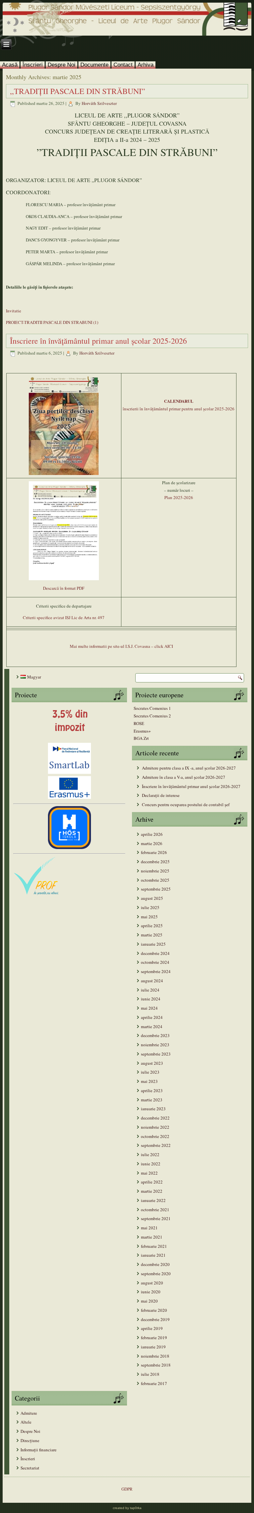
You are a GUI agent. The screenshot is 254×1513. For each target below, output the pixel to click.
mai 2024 (149, 1008)
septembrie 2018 (156, 1365)
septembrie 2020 (156, 1274)
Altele (26, 1422)
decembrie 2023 (155, 1035)
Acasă (10, 65)
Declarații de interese (161, 795)
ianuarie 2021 (153, 1255)
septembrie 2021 (156, 1218)
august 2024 (152, 981)
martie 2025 (151, 935)
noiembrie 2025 (155, 871)
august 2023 (152, 1063)
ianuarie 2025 (153, 944)
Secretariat (30, 1468)
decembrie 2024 (155, 953)
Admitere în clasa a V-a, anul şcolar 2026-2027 (183, 777)
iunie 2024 (150, 999)
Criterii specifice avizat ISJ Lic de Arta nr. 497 (64, 617)
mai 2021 (149, 1228)
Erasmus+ (142, 731)
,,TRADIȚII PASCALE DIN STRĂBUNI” (77, 91)
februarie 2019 (154, 1337)
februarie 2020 (154, 1310)
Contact (123, 65)
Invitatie (13, 311)
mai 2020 (149, 1301)
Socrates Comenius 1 (152, 708)
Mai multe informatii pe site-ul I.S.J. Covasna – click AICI (121, 646)
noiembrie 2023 (155, 1045)
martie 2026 (151, 843)
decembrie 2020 (155, 1264)
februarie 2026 (154, 852)
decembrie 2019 (155, 1319)
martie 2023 (151, 1100)
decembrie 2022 (155, 1118)
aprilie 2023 (152, 1090)
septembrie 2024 (156, 971)
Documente (94, 65)
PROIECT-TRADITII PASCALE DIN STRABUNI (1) (52, 322)
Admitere (29, 1413)
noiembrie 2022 (155, 1127)
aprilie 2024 (152, 1017)
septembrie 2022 (156, 1145)
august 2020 (152, 1283)
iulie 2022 (150, 1154)
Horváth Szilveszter (99, 103)
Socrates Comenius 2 (152, 716)
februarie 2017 (154, 1383)
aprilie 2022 (152, 1182)
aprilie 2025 (152, 926)
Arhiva (145, 65)
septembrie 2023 (156, 1054)
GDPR (127, 1489)
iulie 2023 (150, 1072)
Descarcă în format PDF (63, 588)
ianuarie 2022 (153, 1200)
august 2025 (152, 898)
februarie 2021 (154, 1246)
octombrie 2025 (155, 880)
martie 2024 (151, 1026)
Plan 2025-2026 (178, 497)
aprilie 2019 (152, 1328)
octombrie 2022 (155, 1136)
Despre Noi (61, 65)
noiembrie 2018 (155, 1356)
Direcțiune (30, 1440)
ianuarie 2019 (153, 1347)
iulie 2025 (150, 907)
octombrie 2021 (155, 1210)
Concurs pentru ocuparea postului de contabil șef (186, 804)
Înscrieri (32, 65)
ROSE (139, 723)
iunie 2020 (150, 1292)
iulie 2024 (150, 990)
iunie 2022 (150, 1164)
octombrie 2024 (155, 962)
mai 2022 (149, 1173)
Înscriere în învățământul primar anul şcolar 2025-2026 (98, 340)
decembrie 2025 (155, 862)
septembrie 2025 (156, 889)
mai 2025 (149, 917)
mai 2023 (149, 1081)
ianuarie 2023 (153, 1109)
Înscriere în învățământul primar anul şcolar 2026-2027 (191, 786)
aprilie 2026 (152, 834)
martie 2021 (151, 1237)
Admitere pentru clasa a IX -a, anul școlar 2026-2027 (189, 768)
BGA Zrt (141, 738)
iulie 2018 (150, 1374)
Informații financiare (39, 1450)
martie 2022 (151, 1191)
